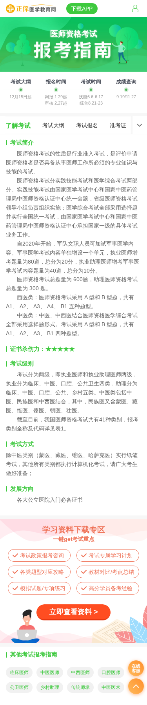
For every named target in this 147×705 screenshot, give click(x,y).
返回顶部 (136, 686)
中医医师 (49, 672)
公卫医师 (19, 687)
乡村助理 (49, 687)
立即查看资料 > (73, 612)
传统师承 (80, 687)
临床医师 (19, 672)
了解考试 (18, 125)
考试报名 (87, 125)
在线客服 (136, 668)
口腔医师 (111, 672)
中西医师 (80, 672)
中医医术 (111, 687)
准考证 (118, 125)
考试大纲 (53, 125)
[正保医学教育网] (31, 9)
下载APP (82, 8)
